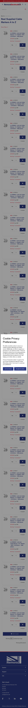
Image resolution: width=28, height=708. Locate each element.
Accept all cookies (20, 368)
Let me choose (8, 368)
